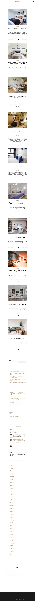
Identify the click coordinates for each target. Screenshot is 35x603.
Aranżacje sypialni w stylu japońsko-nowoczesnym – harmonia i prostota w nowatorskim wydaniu (17, 447)
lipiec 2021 (11, 528)
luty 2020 (11, 554)
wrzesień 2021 (12, 525)
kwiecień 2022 (12, 514)
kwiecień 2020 (12, 551)
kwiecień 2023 (12, 496)
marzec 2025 (11, 479)
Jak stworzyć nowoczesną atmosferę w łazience (17, 338)
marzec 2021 (11, 534)
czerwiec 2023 (12, 493)
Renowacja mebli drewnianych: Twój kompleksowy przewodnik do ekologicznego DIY (17, 440)
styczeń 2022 (11, 519)
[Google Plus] (18, 39)
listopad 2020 (11, 540)
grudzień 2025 (12, 473)
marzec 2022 (11, 516)
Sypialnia (17, 26)
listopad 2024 (11, 482)
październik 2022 (12, 505)
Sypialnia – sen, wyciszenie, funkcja (14, 416)
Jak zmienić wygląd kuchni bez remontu (17, 237)
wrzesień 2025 (12, 476)
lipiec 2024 (11, 485)
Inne (10, 413)
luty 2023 (11, 499)
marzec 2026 (11, 468)
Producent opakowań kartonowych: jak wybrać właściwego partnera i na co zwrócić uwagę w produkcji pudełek (17, 393)
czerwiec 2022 (12, 511)
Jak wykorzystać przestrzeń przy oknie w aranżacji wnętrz (18, 371)
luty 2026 (11, 470)
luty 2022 (11, 517)
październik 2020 (12, 542)
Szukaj (10, 360)
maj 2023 (11, 494)
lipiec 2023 (11, 491)
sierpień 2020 (11, 545)
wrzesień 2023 (12, 488)
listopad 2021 (11, 522)
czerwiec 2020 (12, 548)
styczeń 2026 (11, 471)
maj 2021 (11, 531)
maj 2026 (11, 465)
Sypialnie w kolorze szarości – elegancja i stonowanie (17, 28)
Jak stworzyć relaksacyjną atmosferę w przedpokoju (17, 304)
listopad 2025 (11, 474)
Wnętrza (17, 235)
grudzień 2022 (12, 502)
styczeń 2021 (11, 537)
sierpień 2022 (11, 508)
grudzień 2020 (12, 539)
